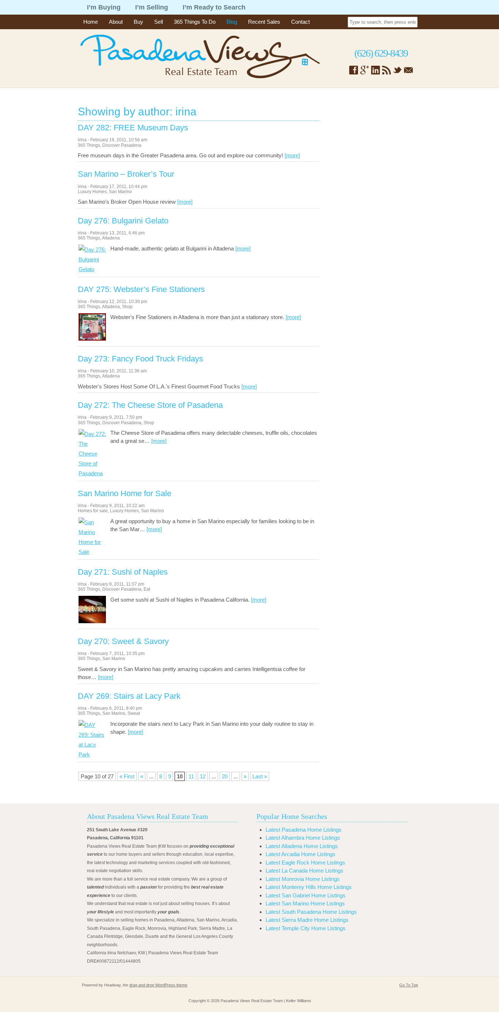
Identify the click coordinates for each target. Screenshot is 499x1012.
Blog (231, 22)
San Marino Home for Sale (124, 493)
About (116, 22)
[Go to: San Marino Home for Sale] (92, 552)
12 (203, 776)
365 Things (89, 145)
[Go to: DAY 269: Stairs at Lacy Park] (92, 754)
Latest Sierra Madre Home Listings (307, 920)
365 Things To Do (195, 22)
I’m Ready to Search (214, 7)
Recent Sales (264, 22)
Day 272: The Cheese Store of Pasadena (150, 405)
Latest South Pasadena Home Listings (311, 912)
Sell (158, 22)
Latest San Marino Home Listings (305, 903)
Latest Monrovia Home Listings (303, 879)
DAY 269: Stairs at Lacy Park (129, 696)
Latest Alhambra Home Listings (303, 838)
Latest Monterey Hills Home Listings (309, 887)
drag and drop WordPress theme (158, 985)
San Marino (120, 191)
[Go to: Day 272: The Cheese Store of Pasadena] (92, 473)
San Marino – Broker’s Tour (126, 174)
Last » (259, 776)
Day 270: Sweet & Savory (123, 641)
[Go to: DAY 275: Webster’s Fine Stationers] (92, 339)
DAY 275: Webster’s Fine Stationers (141, 289)
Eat (147, 589)
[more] (292, 155)
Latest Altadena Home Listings (302, 846)
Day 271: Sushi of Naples (123, 572)
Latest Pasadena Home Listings (304, 830)
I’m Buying (104, 7)
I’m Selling (151, 7)
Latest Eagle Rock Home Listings (305, 862)
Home (90, 22)
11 (191, 776)
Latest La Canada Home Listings (304, 870)
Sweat (133, 713)
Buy (138, 22)
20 (225, 776)
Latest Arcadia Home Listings (300, 854)
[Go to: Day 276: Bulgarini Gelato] (92, 269)
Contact (300, 22)
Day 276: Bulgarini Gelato (123, 220)
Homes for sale (93, 510)
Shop (127, 306)
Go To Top (408, 985)
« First (126, 776)
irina (82, 139)
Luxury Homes (92, 191)
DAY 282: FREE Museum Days (133, 127)
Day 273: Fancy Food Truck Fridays (140, 358)
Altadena (111, 238)
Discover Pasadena (121, 145)
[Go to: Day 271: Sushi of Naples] (92, 621)
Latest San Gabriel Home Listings (306, 895)
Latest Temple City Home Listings (306, 928)
